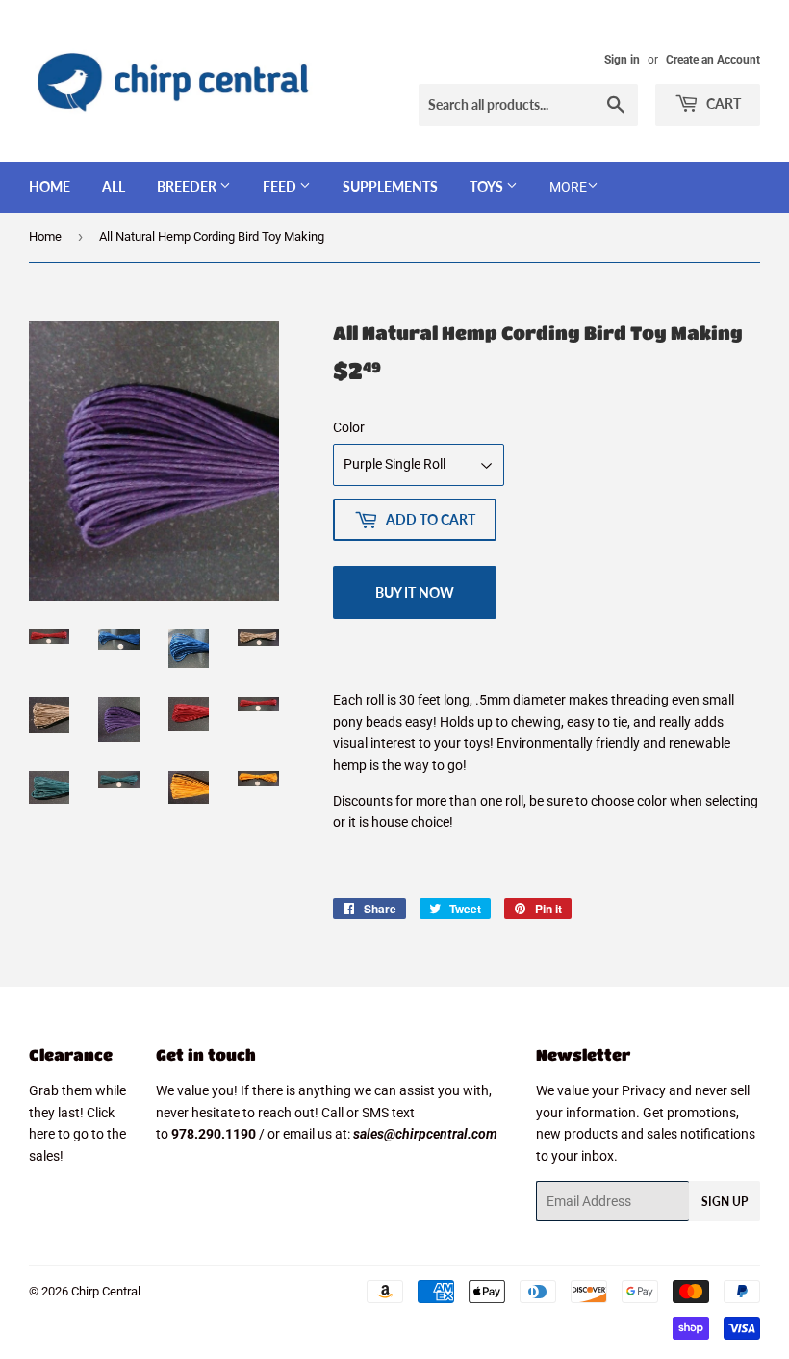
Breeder (188, 186)
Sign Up (724, 1201)
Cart (722, 103)
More (568, 186)
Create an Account (713, 59)
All (113, 186)
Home (49, 186)
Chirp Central (105, 1291)
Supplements (390, 186)
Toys (488, 186)
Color (349, 427)
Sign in (622, 59)
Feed (281, 186)
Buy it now (414, 592)
